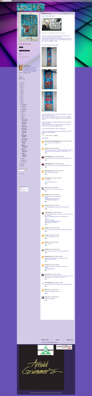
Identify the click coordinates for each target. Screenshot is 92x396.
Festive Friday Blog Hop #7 (24, 139)
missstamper (47, 177)
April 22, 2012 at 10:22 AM (55, 177)
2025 (21, 85)
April (22, 118)
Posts (22, 188)
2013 (21, 101)
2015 (21, 97)
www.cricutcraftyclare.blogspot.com (53, 141)
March (22, 158)
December (23, 104)
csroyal (46, 235)
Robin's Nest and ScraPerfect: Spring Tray (24, 150)
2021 (21, 89)
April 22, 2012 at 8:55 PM (53, 289)
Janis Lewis (47, 274)
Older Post (70, 340)
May (22, 116)
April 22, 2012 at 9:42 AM (53, 148)
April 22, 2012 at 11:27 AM (54, 194)
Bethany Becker (48, 256)
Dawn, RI (46, 264)
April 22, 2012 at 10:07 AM (57, 156)
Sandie (46, 289)
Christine (47, 249)
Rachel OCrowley (48, 170)
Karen (46, 187)
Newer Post (45, 340)
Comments (23, 190)
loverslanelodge (48, 282)
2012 (21, 102)
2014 (21, 99)
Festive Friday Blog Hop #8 (24, 120)
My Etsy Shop (22, 78)
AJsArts (46, 205)
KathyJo (46, 194)
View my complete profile (24, 72)
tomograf (50, 392)
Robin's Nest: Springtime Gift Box (24, 135)
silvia (46, 296)
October (23, 107)
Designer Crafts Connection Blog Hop (24, 155)
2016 (21, 96)
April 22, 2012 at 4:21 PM (53, 242)
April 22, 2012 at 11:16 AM (53, 187)
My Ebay (21, 77)
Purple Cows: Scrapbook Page (24, 132)
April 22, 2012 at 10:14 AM (58, 170)
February (23, 160)
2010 (21, 165)
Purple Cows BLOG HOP (24, 126)
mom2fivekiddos (48, 156)
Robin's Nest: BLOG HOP (24, 129)
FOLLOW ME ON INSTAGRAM (25, 44)
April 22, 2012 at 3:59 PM (53, 235)
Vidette (46, 242)
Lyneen (46, 148)
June (22, 114)
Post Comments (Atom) (52, 342)
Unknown (47, 227)
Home (57, 340)
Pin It (20, 54)
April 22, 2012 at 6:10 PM (54, 264)
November (23, 106)
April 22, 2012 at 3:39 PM (54, 227)
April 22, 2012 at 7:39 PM (57, 282)
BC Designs (22, 6)
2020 (21, 90)
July (22, 112)
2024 (21, 87)
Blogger (60, 392)
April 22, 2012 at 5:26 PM (54, 249)
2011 (21, 164)
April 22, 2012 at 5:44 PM (57, 256)
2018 (21, 94)
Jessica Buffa (48, 212)
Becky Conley (27, 65)
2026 (21, 83)
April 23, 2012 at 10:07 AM (52, 296)
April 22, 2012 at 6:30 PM (55, 274)
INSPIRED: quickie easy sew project (24, 146)
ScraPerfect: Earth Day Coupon (24, 123)
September (23, 109)
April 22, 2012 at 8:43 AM (66, 141)
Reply (46, 144)
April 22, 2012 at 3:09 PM (56, 212)
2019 (21, 92)
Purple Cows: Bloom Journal (24, 142)
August (23, 111)
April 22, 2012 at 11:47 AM (53, 205)
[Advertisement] (57, 329)
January (23, 161)
